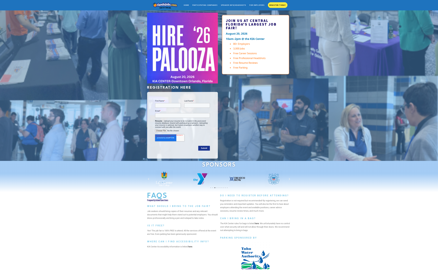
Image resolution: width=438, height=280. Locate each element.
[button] (148, 179)
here (190, 246)
